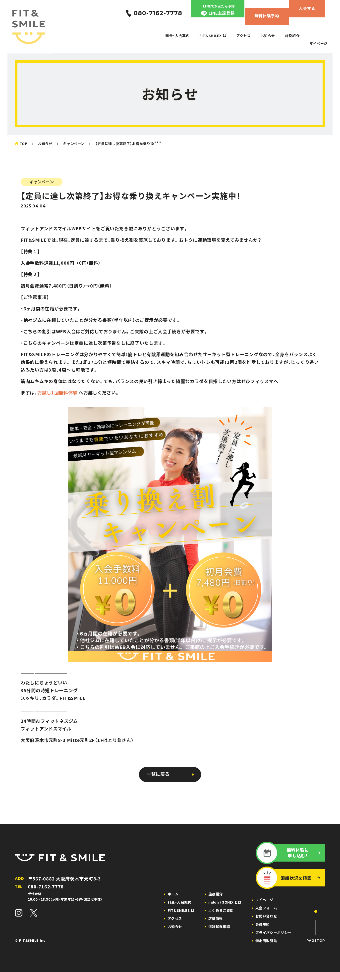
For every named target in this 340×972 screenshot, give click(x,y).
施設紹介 (292, 35)
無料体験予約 (266, 16)
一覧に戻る (158, 774)
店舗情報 (215, 918)
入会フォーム (266, 908)
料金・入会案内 (177, 35)
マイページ (318, 43)
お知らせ (268, 35)
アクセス (243, 35)
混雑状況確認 (219, 926)
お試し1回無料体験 (57, 392)
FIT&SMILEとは (212, 35)
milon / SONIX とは (225, 902)
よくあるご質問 (221, 910)
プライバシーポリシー (273, 932)
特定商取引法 (266, 940)
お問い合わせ (266, 916)
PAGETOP (315, 940)
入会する (307, 8)
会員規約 (262, 924)
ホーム (173, 894)
